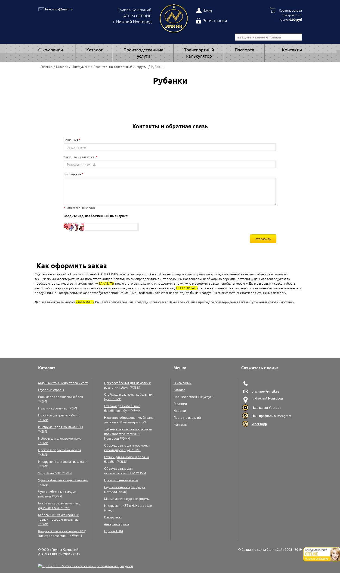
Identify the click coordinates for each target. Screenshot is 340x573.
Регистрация (215, 20)
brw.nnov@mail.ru (59, 9)
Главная (46, 67)
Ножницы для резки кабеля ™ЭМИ (58, 417)
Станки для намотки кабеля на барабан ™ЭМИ (126, 459)
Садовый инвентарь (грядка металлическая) (124, 489)
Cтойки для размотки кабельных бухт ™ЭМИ (128, 397)
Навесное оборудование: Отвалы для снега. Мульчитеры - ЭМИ (129, 420)
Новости (179, 410)
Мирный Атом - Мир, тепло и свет (63, 383)
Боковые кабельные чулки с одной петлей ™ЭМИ (59, 505)
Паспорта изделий (187, 417)
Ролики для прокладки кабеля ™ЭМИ (60, 399)
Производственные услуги (144, 53)
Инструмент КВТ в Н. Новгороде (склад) (128, 508)
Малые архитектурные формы (126, 499)
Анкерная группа (116, 524)
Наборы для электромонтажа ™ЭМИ (60, 441)
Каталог (94, 49)
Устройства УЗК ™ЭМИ (55, 473)
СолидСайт (275, 549)
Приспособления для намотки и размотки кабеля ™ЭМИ (127, 385)
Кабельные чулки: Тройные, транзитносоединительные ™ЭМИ (59, 519)
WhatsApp (259, 424)
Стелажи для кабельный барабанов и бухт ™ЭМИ (122, 408)
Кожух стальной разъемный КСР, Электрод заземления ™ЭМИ (62, 533)
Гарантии (180, 404)
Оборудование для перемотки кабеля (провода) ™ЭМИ (127, 448)
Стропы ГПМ (113, 531)
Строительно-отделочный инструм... (120, 67)
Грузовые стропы (51, 390)
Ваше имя (71, 140)
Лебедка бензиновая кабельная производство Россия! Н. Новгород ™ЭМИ (128, 433)
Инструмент (81, 67)
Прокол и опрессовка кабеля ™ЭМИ (59, 452)
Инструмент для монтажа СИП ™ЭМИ (60, 429)
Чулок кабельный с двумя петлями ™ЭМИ (57, 494)
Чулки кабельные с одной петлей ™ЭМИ (63, 482)
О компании (50, 49)
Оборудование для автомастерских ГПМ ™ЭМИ (125, 471)
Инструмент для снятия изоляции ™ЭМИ (62, 464)
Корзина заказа (290, 10)
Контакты (292, 49)
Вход (207, 10)
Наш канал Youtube (266, 407)
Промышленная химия (121, 480)
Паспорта (244, 49)
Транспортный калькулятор (199, 53)
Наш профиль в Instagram (271, 416)
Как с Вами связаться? (79, 157)
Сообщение (72, 174)
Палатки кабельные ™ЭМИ (58, 408)
